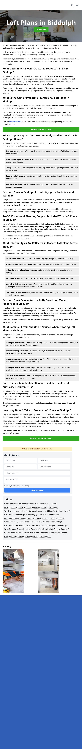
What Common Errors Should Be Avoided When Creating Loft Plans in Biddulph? (36, 529)
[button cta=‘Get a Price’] (41, 129)
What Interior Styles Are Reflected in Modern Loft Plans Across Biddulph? (33, 522)
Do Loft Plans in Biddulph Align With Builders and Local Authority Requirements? (36, 533)
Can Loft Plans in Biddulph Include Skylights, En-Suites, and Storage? (31, 514)
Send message (37, 490)
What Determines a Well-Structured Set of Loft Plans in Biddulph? (30, 504)
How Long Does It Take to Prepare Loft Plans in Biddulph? (27, 536)
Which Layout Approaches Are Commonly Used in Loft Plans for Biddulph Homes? (37, 511)
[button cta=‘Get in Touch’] (41, 438)
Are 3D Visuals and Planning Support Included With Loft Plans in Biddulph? (34, 518)
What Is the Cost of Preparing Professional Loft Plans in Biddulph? (31, 507)
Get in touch (41, 29)
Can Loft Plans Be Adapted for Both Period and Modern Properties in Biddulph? (36, 525)
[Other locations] (72, 5)
